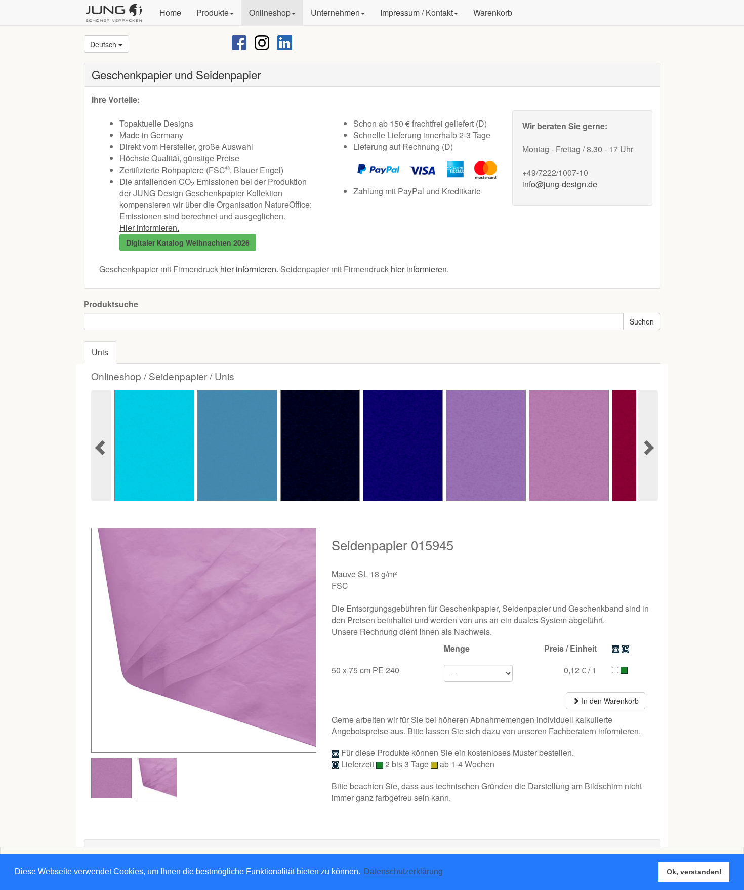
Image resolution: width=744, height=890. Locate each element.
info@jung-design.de (559, 184)
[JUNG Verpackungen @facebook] (239, 42)
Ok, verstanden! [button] (694, 872)
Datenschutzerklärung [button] (403, 871)
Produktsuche (111, 304)
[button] (215, 12)
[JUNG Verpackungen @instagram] (262, 42)
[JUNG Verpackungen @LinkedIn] (284, 42)
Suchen (642, 321)
